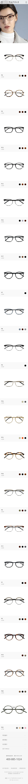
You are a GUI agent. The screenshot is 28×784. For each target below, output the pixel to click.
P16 (2, 401)
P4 (2, 365)
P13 (2, 147)
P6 (2, 75)
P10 (2, 220)
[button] (20, 76)
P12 (2, 184)
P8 (2, 329)
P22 (2, 727)
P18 (2, 474)
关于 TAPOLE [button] (5, 749)
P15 (2, 437)
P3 (2, 111)
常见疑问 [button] (4, 735)
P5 (2, 618)
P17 (2, 256)
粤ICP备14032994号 (14, 780)
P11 (2, 546)
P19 (2, 655)
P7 (2, 292)
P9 (2, 510)
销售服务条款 (22, 768)
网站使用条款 (14, 768)
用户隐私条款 (5, 768)
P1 (2, 582)
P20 (2, 691)
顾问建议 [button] (4, 740)
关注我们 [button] (4, 744)
